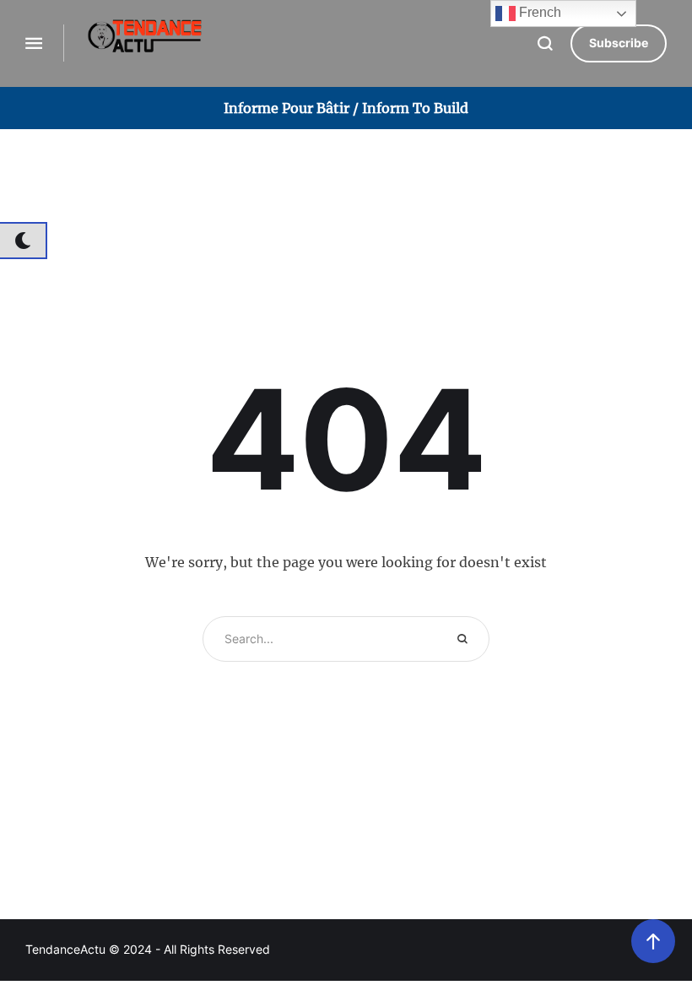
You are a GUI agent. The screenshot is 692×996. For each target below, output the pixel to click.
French (538, 12)
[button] (618, 43)
